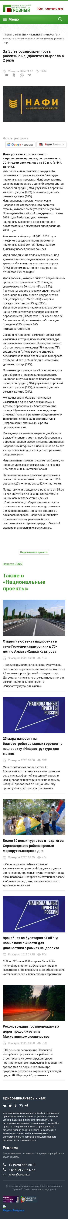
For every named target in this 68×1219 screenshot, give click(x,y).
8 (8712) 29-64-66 (21, 1170)
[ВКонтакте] (6, 77)
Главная (7, 34)
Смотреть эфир (54, 9)
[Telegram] (29, 77)
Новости (20, 34)
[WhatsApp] (22, 77)
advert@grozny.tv (19, 1174)
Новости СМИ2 (12, 564)
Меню (13, 19)
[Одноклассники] (14, 77)
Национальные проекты (43, 34)
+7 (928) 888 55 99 (22, 1165)
